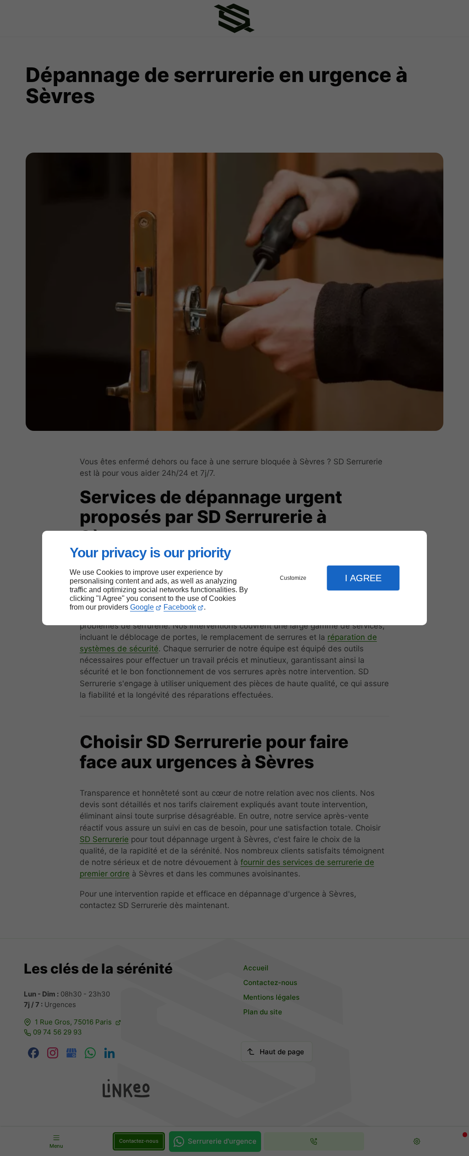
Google (142, 607)
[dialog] (234, 578)
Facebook (180, 607)
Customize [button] (293, 578)
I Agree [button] (363, 578)
